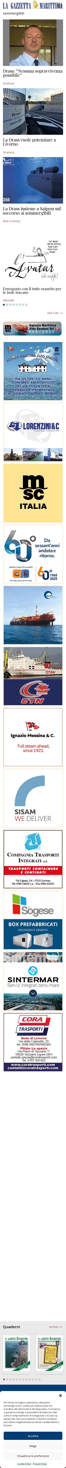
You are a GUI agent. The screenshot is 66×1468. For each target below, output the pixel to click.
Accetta (33, 1436)
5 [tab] (17, 305)
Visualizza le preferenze (33, 1456)
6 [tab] (20, 305)
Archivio (53, 1327)
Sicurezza (8, 152)
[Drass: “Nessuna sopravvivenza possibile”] (33, 42)
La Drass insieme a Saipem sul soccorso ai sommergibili (32, 211)
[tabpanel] (33, 294)
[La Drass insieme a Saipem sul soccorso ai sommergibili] (33, 180)
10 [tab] (33, 1379)
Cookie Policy (24, 1463)
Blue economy (11, 221)
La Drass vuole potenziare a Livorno (29, 142)
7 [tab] (23, 305)
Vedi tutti (52, 313)
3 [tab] (10, 305)
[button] (60, 1395)
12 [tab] (40, 1379)
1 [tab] (4, 305)
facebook (8, 83)
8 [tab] (26, 305)
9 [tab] (30, 1379)
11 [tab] (36, 1379)
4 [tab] (13, 305)
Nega (33, 1446)
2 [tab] (7, 305)
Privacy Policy (40, 1463)
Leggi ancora (33, 294)
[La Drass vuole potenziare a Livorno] (33, 111)
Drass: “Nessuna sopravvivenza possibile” (33, 73)
